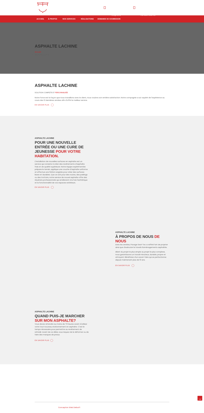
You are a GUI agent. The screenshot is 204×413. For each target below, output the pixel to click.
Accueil (40, 19)
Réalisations (87, 19)
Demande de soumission (109, 19)
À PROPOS (52, 19)
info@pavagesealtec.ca (152, 11)
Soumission (74, 389)
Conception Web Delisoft (69, 407)
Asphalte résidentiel (112, 380)
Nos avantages (75, 380)
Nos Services (69, 19)
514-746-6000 (117, 11)
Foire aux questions (77, 385)
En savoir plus (42, 105)
